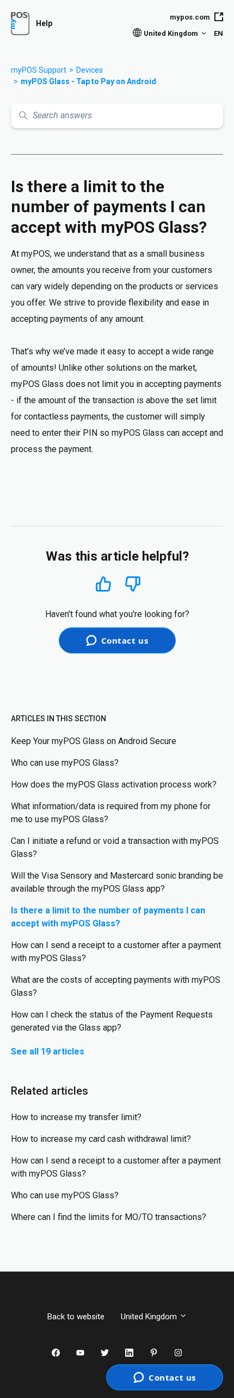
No (132, 584)
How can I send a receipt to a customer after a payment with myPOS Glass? (116, 951)
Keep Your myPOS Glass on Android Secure (93, 741)
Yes (103, 584)
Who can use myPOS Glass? (65, 763)
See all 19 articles (47, 1051)
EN (218, 33)
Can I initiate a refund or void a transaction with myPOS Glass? (115, 847)
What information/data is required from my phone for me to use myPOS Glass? (111, 812)
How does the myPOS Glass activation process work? (114, 784)
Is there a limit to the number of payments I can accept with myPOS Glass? (108, 917)
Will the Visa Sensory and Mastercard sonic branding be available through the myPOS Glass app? (117, 882)
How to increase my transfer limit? (76, 1117)
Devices (89, 70)
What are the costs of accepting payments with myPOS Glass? (115, 986)
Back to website (75, 1316)
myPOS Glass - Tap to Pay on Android (88, 81)
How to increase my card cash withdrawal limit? (101, 1139)
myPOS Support (38, 70)
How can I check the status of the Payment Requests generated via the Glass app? (112, 1021)
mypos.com (190, 17)
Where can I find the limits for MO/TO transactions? (108, 1217)
